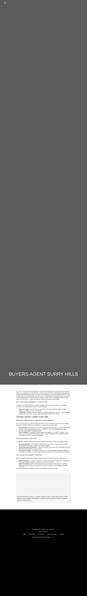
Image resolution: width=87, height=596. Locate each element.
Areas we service (52, 534)
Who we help (41, 534)
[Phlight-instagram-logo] (82, 512)
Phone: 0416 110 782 (43, 531)
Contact (61, 534)
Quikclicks (53, 537)
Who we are (32, 534)
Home (24, 534)
